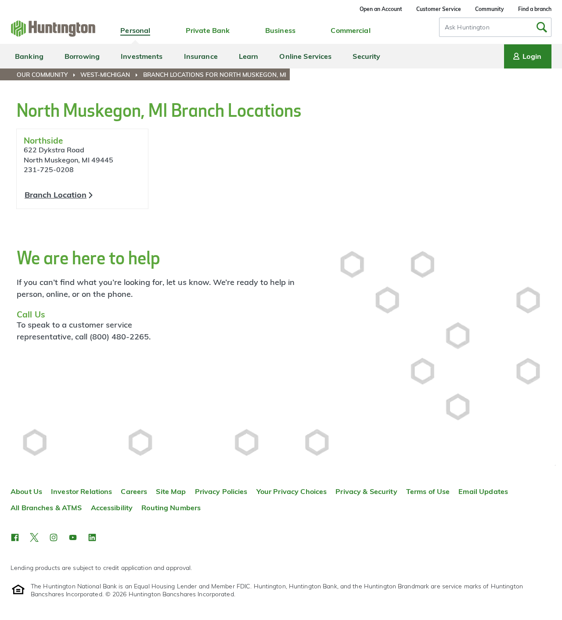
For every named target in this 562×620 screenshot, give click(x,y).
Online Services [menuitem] (305, 56)
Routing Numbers (171, 507)
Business (280, 30)
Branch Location (55, 195)
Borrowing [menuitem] (82, 56)
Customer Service (438, 9)
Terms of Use (428, 491)
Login (531, 56)
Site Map (171, 491)
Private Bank (208, 30)
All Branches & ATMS (46, 507)
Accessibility (112, 507)
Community (489, 9)
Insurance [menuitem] (201, 56)
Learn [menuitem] (249, 56)
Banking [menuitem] (29, 56)
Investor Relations (81, 491)
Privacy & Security (366, 491)
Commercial (350, 30)
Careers (134, 491)
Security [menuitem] (366, 56)
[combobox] (495, 27)
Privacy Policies (221, 491)
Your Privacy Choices (291, 491)
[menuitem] (48, 74)
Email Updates (483, 491)
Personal (135, 30)
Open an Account (381, 9)
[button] (15, 537)
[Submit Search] (541, 27)
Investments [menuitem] (141, 56)
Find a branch (534, 9)
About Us (26, 491)
